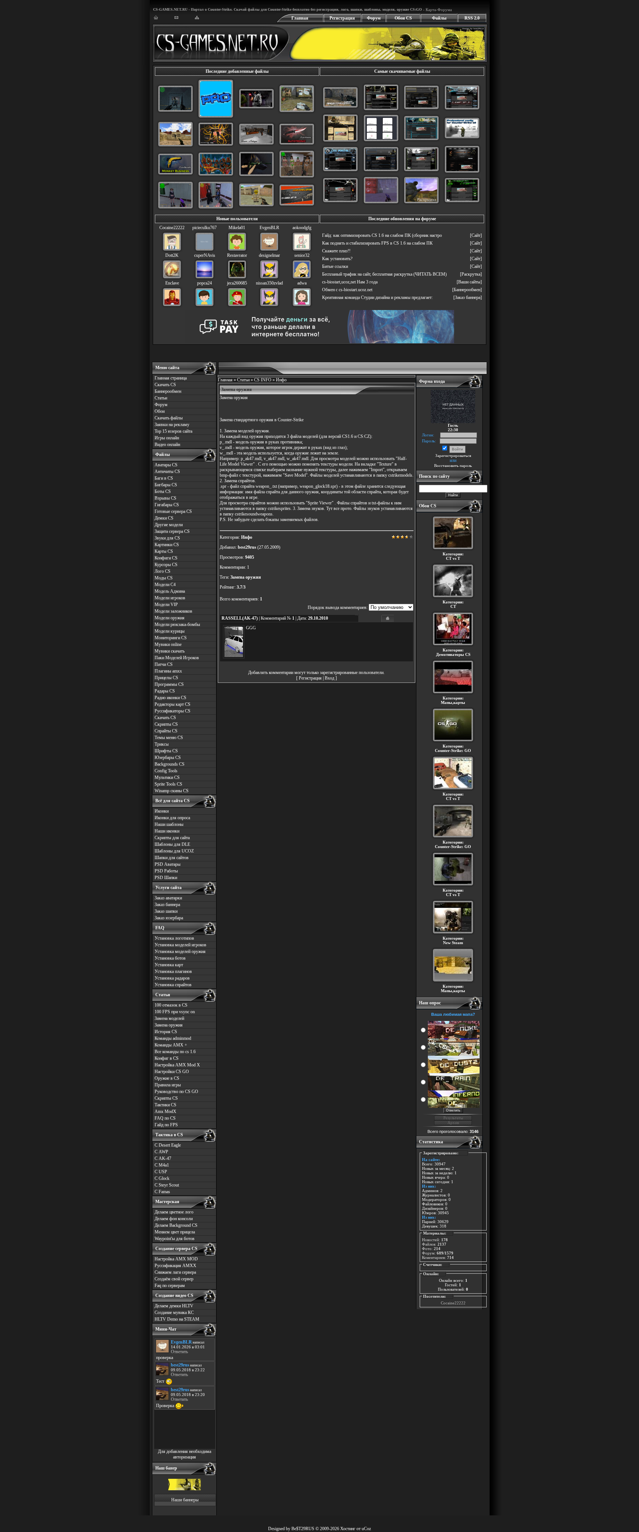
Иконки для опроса (172, 817)
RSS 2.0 (472, 18)
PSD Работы (166, 871)
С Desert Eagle (168, 1145)
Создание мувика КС (174, 1312)
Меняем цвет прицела (175, 1232)
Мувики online (168, 644)
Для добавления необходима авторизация (184, 1454)
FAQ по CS (165, 1118)
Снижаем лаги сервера (175, 1272)
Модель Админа (170, 591)
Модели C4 (165, 584)
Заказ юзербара (169, 917)
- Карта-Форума (437, 9)
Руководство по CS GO (176, 1091)
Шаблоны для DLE (172, 844)
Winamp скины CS (172, 790)
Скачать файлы (169, 418)
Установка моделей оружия (180, 951)
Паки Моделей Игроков (177, 657)
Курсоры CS (166, 564)
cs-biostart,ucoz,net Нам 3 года (350, 282)
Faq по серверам (170, 1285)
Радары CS (165, 691)
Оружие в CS (167, 1078)
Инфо (281, 379)
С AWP (161, 1151)
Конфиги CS (166, 558)
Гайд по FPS (166, 1124)
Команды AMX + (171, 1045)
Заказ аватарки (168, 898)
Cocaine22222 (172, 227)
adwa (302, 283)
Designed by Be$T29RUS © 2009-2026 (303, 1528)
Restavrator (237, 255)
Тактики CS (165, 1104)
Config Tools (166, 770)
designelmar (269, 255)
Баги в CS (164, 478)
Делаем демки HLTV (174, 1305)
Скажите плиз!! (336, 250)
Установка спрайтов (173, 984)
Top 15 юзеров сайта (173, 431)
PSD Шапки (166, 877)
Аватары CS (166, 464)
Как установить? (337, 258)
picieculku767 (204, 227)
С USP (161, 1171)
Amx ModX (165, 1111)
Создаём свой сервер (174, 1278)
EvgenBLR (269, 227)
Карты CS (164, 551)
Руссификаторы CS (172, 711)
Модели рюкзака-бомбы (177, 624)
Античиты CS (167, 471)
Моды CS (164, 578)
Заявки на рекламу (172, 424)
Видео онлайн (167, 444)
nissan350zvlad (269, 283)
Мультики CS (167, 777)
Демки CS (164, 518)
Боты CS (163, 491)
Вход (329, 678)
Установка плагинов (173, 971)
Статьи (161, 398)
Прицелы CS (166, 677)
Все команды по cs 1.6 (175, 1051)
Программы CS (169, 684)
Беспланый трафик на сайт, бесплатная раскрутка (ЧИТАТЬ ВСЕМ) (384, 274)
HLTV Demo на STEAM (177, 1319)
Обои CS (403, 18)
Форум (374, 18)
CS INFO (262, 379)
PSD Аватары (167, 864)
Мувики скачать (170, 651)
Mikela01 (237, 227)
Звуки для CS (167, 538)
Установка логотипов (174, 938)
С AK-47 (163, 1158)
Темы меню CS (169, 737)
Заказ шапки (166, 911)
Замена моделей (169, 1018)
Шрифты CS (166, 750)
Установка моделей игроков (180, 944)
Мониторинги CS (171, 637)
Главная (299, 18)
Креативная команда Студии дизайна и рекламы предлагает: (377, 297)
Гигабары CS (167, 504)
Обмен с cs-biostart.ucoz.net (347, 289)
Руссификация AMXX (175, 1265)
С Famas (162, 1191)
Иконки (162, 811)
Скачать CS (165, 384)
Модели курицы (170, 631)
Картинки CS (167, 544)
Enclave (172, 283)
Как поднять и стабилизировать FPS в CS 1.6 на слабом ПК (377, 243)
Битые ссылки (335, 266)
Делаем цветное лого (174, 1212)
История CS (166, 1031)
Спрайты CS (166, 730)
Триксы (162, 744)
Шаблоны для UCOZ (174, 851)
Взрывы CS (165, 498)
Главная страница (171, 378)
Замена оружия (169, 1025)
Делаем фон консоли (174, 1218)
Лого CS (162, 571)
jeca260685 (237, 283)
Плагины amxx (168, 671)
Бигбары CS (166, 484)
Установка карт (169, 964)
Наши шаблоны (169, 824)
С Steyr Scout (167, 1185)
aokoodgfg (302, 227)
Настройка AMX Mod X (177, 1065)
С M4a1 (162, 1165)
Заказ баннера (167, 904)
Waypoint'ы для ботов (175, 1238)
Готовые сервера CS (173, 511)
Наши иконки (167, 831)
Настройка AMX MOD (176, 1259)
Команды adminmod (173, 1038)
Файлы (439, 18)
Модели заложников (173, 611)
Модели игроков (170, 597)
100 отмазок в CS (171, 1005)
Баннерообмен (168, 391)
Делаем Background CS (176, 1225)
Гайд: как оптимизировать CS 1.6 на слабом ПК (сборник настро (382, 235)
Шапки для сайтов (172, 857)
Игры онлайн (167, 437)
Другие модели (169, 524)
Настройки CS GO (172, 1071)
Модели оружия (170, 617)
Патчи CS (164, 664)
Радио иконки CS (170, 697)
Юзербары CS (168, 757)
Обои (160, 411)
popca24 (204, 283)
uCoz (366, 1528)
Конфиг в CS (167, 1058)
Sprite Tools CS (168, 784)
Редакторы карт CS (172, 704)
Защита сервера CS (172, 531)
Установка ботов (170, 958)
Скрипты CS (166, 724)
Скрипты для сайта (172, 837)
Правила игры (168, 1084)
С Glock (162, 1178)
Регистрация (342, 18)
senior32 (302, 255)
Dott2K (172, 255)
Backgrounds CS (170, 764)
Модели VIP (166, 604)
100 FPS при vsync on (175, 1011)
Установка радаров (172, 978)
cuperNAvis (204, 255)
